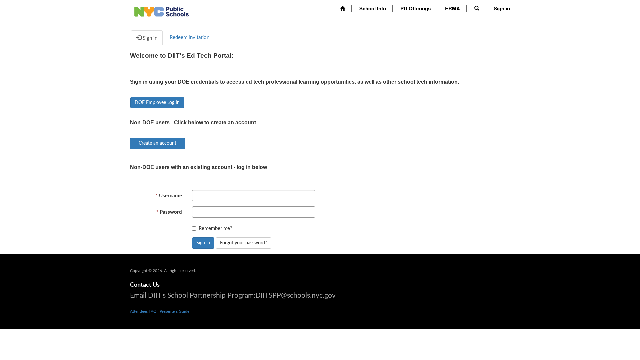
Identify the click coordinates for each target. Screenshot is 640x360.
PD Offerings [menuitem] (415, 8)
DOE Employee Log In (157, 102)
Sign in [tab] (149, 38)
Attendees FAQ (144, 311)
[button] (476, 8)
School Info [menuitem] (372, 8)
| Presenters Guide (173, 311)
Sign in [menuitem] (502, 8)
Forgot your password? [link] (243, 243)
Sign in (203, 243)
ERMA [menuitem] (452, 8)
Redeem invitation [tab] (189, 37)
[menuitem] (342, 8)
